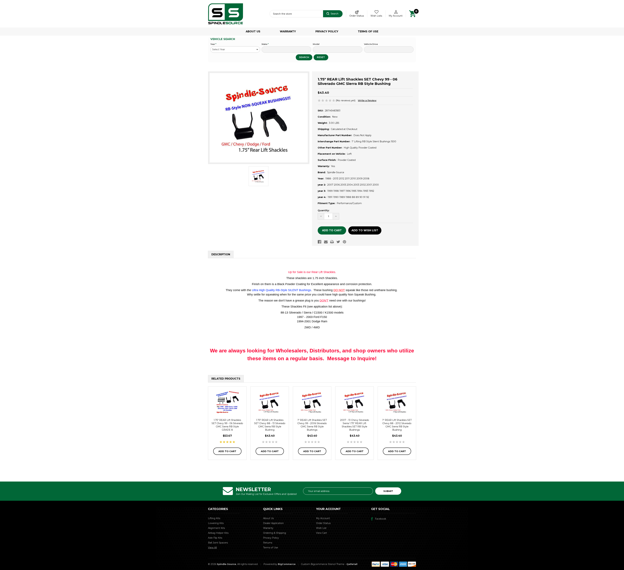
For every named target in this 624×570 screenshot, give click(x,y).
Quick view (227, 402)
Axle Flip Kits (215, 537)
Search (304, 57)
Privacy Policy (326, 31)
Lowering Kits (216, 523)
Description (220, 254)
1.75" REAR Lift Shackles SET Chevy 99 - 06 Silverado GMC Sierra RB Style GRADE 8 (227, 425)
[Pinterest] (344, 242)
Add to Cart (227, 451)
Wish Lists (376, 15)
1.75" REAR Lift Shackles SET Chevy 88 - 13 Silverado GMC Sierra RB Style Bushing (269, 425)
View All (212, 547)
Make (265, 44)
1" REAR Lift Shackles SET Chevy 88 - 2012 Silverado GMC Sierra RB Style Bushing (397, 425)
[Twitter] (338, 242)
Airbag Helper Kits (218, 532)
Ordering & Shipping (274, 532)
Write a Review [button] (367, 100)
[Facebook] (319, 242)
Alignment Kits (216, 528)
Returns (267, 542)
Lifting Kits (214, 518)
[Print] (332, 242)
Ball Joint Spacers (218, 542)
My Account (396, 15)
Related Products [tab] (225, 378)
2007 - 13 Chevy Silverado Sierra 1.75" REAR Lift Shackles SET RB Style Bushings (354, 425)
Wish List (321, 528)
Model (316, 44)
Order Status (356, 15)
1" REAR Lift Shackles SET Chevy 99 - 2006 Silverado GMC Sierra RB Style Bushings (312, 425)
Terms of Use (368, 31)
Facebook (380, 518)
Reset (321, 57)
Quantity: (323, 210)
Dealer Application (273, 523)
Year (213, 44)
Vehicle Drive (371, 44)
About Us (253, 31)
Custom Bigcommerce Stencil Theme (322, 564)
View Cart (321, 532)
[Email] (326, 242)
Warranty (288, 31)
